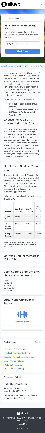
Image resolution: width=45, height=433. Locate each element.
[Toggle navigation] (41, 4)
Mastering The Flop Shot (15, 349)
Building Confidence (13, 365)
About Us (23, 424)
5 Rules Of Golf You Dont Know (17, 353)
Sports (12, 66)
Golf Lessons (22, 66)
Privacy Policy (22, 421)
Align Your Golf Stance (14, 361)
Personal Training (23, 322)
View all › (38, 342)
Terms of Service (33, 418)
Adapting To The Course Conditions (19, 357)
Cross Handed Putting (14, 369)
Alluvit (4, 66)
